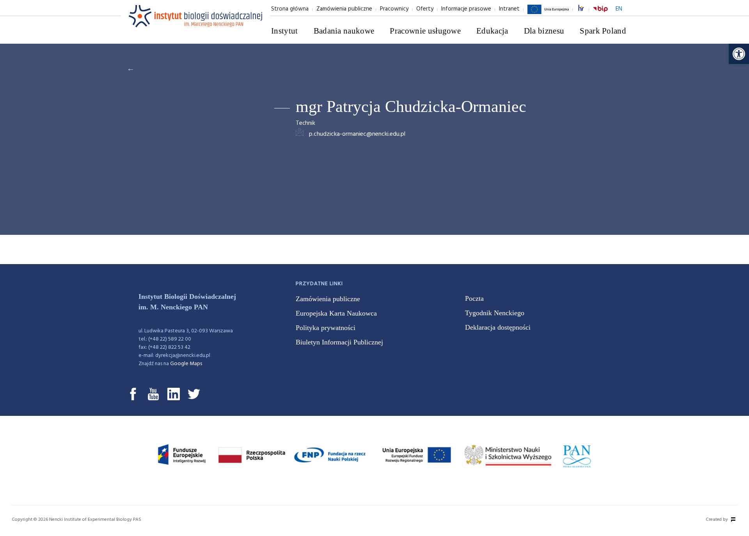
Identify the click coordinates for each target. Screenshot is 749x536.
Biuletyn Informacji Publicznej (339, 342)
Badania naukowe (344, 30)
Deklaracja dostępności (498, 327)
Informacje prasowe (466, 9)
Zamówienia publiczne (344, 9)
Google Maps (186, 363)
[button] (739, 54)
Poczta (474, 298)
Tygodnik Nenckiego (494, 313)
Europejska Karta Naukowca (336, 313)
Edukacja (492, 30)
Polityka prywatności (325, 328)
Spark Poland (603, 30)
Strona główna (290, 9)
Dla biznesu (544, 30)
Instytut (284, 30)
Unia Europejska (548, 13)
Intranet (509, 9)
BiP (600, 13)
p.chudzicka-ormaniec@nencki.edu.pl (357, 134)
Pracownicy (394, 9)
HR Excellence (585, 9)
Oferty (424, 9)
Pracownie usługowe (425, 30)
